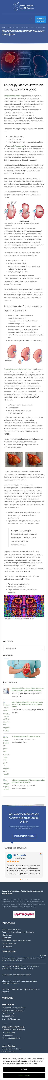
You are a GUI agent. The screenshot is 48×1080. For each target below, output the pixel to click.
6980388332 (9, 1016)
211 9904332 (10, 1032)
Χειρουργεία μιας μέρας (11, 929)
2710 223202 (10, 1052)
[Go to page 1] (22, 879)
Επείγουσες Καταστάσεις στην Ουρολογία (18, 932)
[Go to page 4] (27, 879)
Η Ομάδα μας (7, 935)
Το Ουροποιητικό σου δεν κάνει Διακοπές (26, 736)
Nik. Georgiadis (20, 855)
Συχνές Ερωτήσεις (9, 943)
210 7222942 (10, 1013)
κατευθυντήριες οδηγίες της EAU (18, 369)
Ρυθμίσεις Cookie (24, 1075)
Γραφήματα (6, 938)
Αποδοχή (24, 1069)
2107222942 (40, 19)
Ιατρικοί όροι (7, 946)
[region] (24, 1066)
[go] (42, 648)
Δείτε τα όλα (43, 955)
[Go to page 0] (20, 879)
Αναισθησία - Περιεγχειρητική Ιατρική (16, 940)
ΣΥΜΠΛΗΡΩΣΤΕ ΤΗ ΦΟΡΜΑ (24, 836)
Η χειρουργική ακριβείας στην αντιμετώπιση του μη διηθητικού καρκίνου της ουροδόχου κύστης (27, 704)
